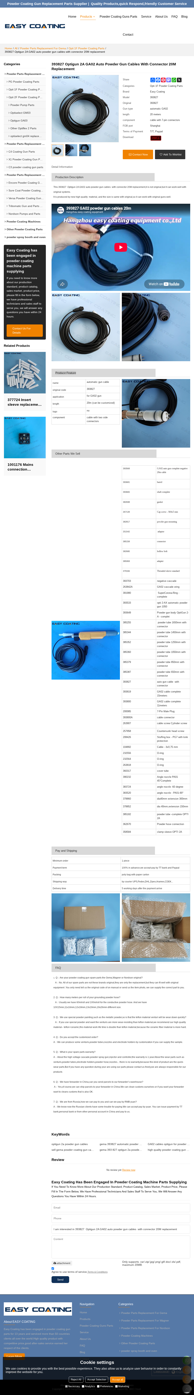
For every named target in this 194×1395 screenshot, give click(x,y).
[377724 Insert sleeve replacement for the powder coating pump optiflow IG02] (25, 373)
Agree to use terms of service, (80, 1271)
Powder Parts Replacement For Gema (43, 48)
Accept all (117, 1379)
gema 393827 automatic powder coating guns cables (121, 1144)
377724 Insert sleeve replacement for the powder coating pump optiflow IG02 (24, 402)
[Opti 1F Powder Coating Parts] (155, 138)
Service (146, 16)
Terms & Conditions (98, 1272)
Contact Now (140, 154)
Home (72, 16)
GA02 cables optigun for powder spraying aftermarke (169, 1144)
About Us (161, 16)
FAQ (174, 16)
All (16, 48)
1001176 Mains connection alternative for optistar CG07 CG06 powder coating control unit (24, 467)
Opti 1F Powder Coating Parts (86, 48)
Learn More (14, 1356)
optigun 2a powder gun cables (70, 1144)
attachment (63, 1263)
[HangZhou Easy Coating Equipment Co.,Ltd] (35, 25)
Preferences (106, 1386)
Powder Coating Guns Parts (118, 16)
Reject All (76, 1379)
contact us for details (22, 330)
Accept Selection (96, 1379)
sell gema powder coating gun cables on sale (73, 1149)
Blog (184, 16)
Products (86, 16)
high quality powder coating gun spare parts (169, 1149)
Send (60, 1279)
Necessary (74, 1386)
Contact (128, 34)
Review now (128, 1170)
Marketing (123, 1386)
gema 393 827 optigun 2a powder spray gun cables (121, 1149)
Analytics (90, 1386)
